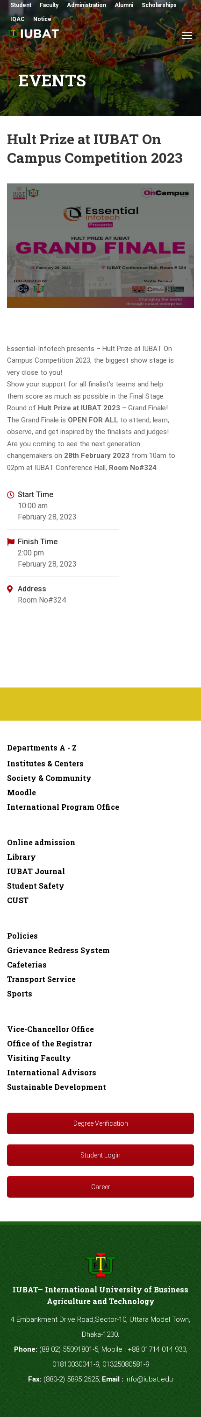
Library (21, 857)
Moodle (21, 792)
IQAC (17, 19)
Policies (22, 935)
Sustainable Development (56, 1087)
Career (100, 1187)
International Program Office (63, 807)
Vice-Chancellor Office (50, 1029)
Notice (42, 19)
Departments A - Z (42, 747)
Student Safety (36, 886)
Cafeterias (27, 964)
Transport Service (41, 979)
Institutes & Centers (45, 763)
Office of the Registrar (49, 1043)
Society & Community (49, 778)
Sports (19, 993)
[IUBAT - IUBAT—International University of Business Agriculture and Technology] (33, 36)
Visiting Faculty (39, 1058)
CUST (18, 900)
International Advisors (51, 1072)
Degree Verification (100, 1123)
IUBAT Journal (36, 871)
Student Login (100, 1155)
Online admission (41, 842)
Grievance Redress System (58, 950)
